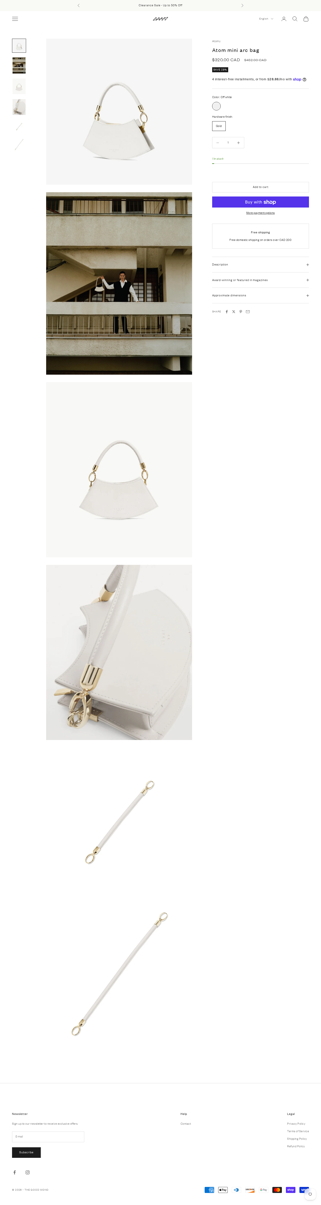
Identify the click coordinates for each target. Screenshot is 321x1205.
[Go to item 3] (19, 86)
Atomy (216, 41)
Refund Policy (296, 1146)
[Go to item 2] (19, 65)
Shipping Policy (297, 1139)
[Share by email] (248, 312)
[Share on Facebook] (227, 312)
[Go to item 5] (19, 126)
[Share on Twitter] (234, 312)
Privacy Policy (296, 1124)
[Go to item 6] (19, 145)
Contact (186, 1124)
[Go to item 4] (19, 107)
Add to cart (260, 187)
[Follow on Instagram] (27, 1172)
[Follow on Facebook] (14, 1172)
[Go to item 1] (19, 46)
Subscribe (26, 1152)
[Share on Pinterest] (241, 312)
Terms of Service (298, 1131)
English (263, 19)
